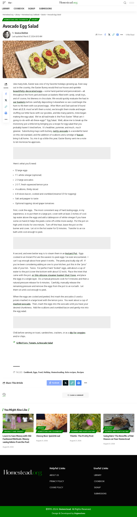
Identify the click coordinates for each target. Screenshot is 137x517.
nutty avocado (60, 131)
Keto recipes (70, 372)
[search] (125, 3)
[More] (121, 34)
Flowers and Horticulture (83, 431)
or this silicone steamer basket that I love (54, 275)
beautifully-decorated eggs (27, 91)
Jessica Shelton (21, 33)
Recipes (80, 372)
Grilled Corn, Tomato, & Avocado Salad (34, 343)
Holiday (47, 372)
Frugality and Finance (14, 431)
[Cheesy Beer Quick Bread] (51, 423)
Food (40, 372)
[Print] (117, 34)
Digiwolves (79, 513)
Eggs (35, 372)
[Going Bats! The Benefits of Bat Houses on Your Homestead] (118, 423)
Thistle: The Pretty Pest (82, 436)
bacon (80, 134)
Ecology (108, 428)
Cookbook (28, 372)
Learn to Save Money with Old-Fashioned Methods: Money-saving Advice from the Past (17, 439)
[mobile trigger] (5, 3)
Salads (35, 19)
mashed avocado (22, 304)
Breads (41, 428)
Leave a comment (76, 395)
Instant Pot (71, 253)
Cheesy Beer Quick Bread (48, 436)
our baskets (19, 102)
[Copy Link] (113, 34)
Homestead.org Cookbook (16, 19)
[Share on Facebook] (105, 34)
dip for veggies (77, 332)
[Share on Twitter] (109, 34)
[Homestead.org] (68, 3)
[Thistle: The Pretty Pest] (85, 423)
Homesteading (57, 372)
